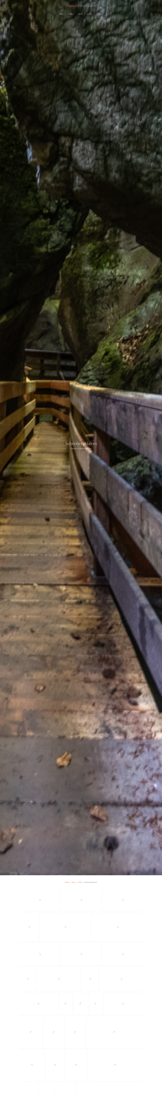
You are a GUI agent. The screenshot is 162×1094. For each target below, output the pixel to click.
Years (74, 882)
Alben (70, 14)
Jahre (89, 14)
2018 (80, 882)
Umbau (99, 14)
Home (80, 14)
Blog (62, 14)
